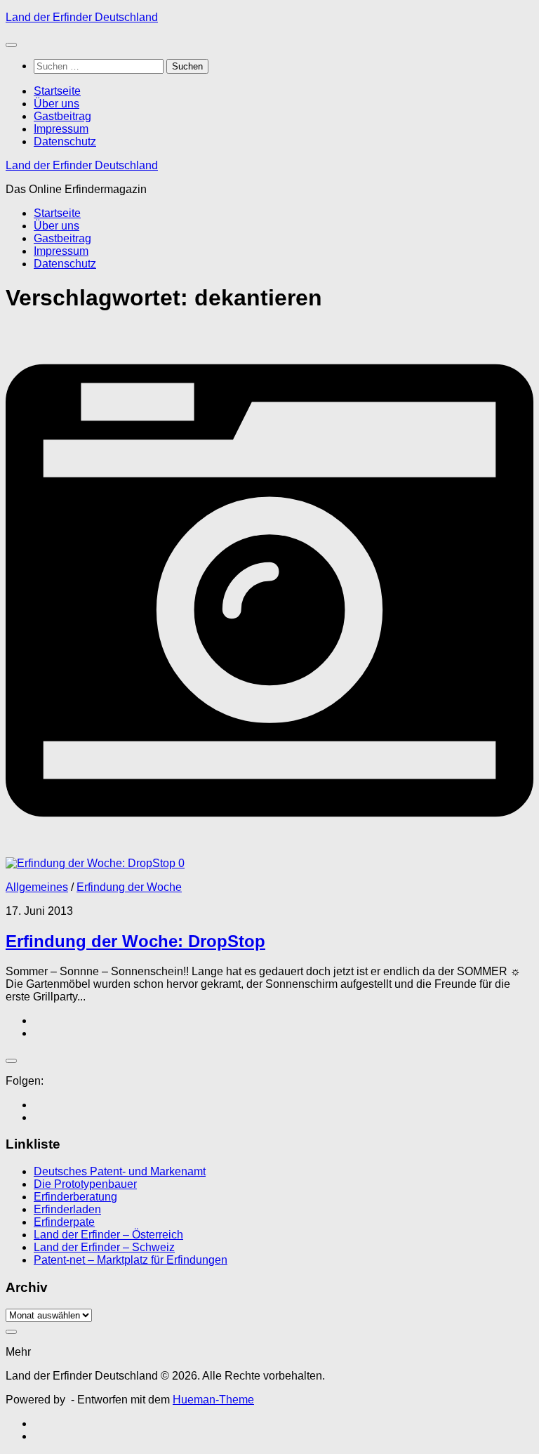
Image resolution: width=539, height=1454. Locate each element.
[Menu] (11, 45)
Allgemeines (37, 887)
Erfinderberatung (75, 1197)
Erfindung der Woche (129, 887)
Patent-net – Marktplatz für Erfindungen (130, 1260)
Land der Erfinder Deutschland (82, 17)
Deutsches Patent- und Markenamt (120, 1171)
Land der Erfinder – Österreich (108, 1235)
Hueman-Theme (213, 1400)
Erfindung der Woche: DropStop (135, 941)
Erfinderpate (64, 1222)
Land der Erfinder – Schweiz (104, 1247)
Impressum (61, 129)
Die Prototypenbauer (85, 1184)
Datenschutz (65, 141)
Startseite (57, 91)
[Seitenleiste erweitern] (11, 1061)
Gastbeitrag (62, 116)
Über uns (56, 104)
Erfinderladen (67, 1209)
